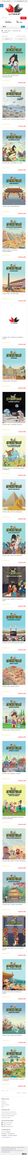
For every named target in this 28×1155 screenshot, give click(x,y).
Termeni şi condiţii (6, 1117)
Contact (3, 1101)
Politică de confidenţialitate (8, 1115)
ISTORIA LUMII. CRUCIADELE (9, 381)
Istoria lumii (5, 32)
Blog (3, 1106)
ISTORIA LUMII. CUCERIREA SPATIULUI (12, 424)
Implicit (7, 39)
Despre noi (4, 1103)
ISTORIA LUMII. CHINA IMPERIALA (11, 206)
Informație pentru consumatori (9, 1112)
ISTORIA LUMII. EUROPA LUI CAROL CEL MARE (12, 600)
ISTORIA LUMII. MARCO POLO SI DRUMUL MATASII (13, 949)
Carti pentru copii (16, 30)
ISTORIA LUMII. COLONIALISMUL (10, 293)
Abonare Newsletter (7, 1122)
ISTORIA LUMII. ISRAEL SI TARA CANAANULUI (14, 860)
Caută (23, 18)
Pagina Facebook (7, 1124)
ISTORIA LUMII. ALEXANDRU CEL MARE (12, 162)
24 (20, 39)
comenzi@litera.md (20, 1)
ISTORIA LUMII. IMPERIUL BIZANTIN (11, 730)
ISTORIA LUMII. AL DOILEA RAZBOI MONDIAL (13, 119)
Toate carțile (7, 30)
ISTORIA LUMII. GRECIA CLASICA (10, 686)
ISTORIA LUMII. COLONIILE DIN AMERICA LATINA (12, 338)
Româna (4, 1)
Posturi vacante (5, 1104)
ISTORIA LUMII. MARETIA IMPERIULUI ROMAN (12, 992)
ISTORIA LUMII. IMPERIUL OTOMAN (11, 773)
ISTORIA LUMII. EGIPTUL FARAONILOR (12, 511)
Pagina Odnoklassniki (8, 1126)
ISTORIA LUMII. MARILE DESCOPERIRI (12, 1035)
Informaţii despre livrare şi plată (9, 1113)
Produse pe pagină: (21, 36)
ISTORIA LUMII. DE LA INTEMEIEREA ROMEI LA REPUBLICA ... (13, 469)
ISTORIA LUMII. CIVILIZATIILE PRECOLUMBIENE (9, 250)
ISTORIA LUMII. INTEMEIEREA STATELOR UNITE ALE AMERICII (12, 818)
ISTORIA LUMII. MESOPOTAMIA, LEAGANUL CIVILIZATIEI (13, 1079)
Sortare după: (5, 36)
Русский (8, 1)
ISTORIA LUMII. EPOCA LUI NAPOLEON (12, 555)
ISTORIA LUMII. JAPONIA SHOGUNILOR (12, 904)
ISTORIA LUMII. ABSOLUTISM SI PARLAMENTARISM (10, 76)
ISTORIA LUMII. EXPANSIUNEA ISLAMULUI (13, 642)
